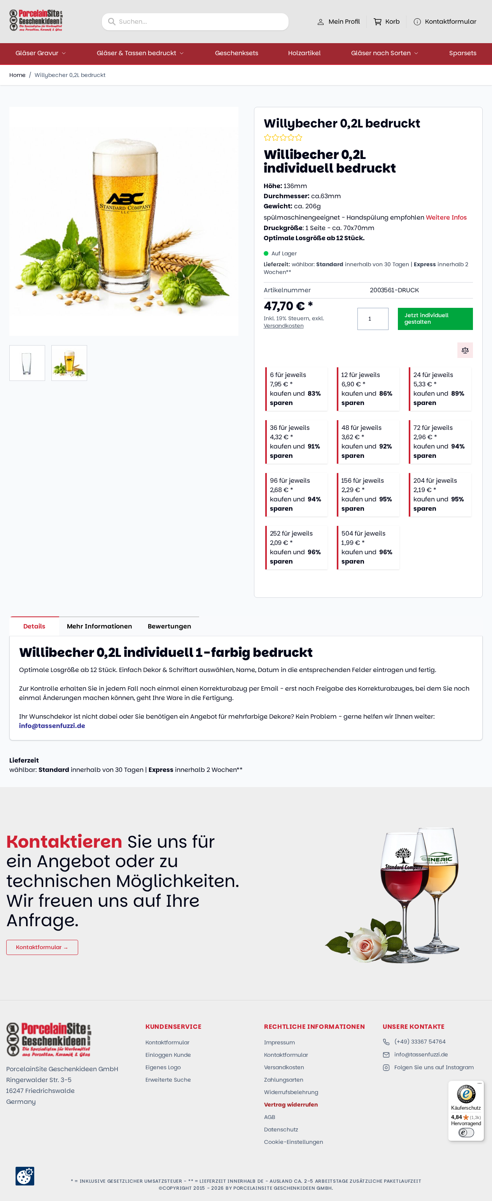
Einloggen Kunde (168, 1055)
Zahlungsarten (283, 1080)
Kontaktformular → (42, 947)
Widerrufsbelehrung (291, 1092)
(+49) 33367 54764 (420, 1042)
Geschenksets (236, 53)
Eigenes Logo (163, 1067)
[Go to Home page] (36, 20)
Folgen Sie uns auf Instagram (434, 1067)
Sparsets (462, 53)
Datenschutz (281, 1129)
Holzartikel (304, 53)
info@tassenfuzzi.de (421, 1054)
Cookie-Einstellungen (293, 1142)
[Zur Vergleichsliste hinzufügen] (465, 350)
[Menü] (479, 1085)
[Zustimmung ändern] (25, 1176)
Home (17, 75)
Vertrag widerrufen (291, 1104)
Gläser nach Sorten (381, 53)
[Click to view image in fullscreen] (123, 221)
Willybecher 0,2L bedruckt (70, 75)
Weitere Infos (446, 217)
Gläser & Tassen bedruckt (136, 53)
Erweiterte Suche (168, 1080)
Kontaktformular (167, 1042)
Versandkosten (284, 326)
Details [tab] (34, 626)
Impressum (279, 1042)
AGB (269, 1117)
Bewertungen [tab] (169, 626)
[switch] (466, 1132)
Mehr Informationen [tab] (99, 626)
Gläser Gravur (37, 53)
